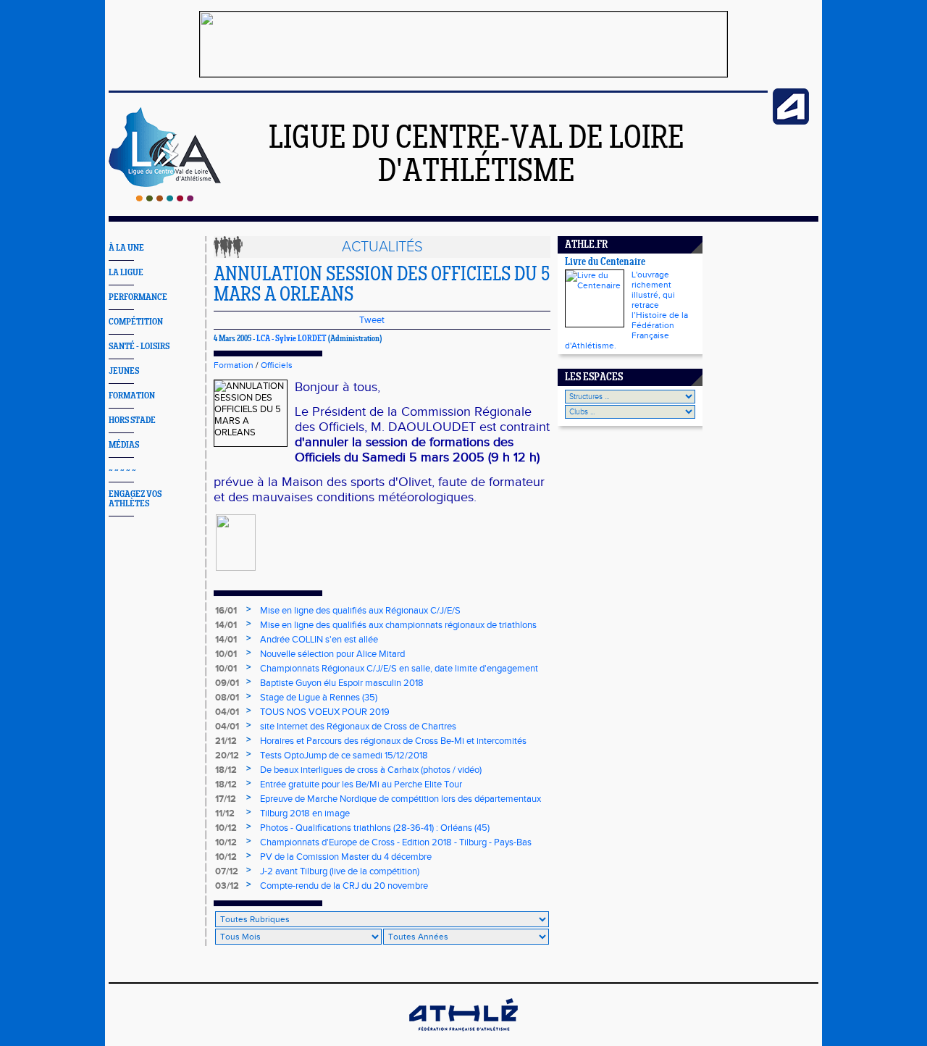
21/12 (226, 741)
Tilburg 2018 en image (305, 813)
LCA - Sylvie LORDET (291, 339)
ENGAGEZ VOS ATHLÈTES (135, 499)
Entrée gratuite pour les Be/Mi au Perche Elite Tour (361, 784)
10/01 (226, 654)
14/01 (226, 625)
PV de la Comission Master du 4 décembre (346, 857)
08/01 (227, 697)
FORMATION (132, 396)
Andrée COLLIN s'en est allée (319, 639)
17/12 (225, 799)
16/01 (226, 610)
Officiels (277, 365)
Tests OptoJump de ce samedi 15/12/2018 (344, 755)
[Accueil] (165, 198)
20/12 (227, 755)
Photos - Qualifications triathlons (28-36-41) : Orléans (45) (375, 828)
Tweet (372, 320)
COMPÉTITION (136, 322)
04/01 (227, 712)
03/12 (227, 886)
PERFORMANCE (138, 297)
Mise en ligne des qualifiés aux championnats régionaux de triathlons (398, 625)
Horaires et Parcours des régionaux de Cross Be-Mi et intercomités (393, 741)
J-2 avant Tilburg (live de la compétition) (339, 871)
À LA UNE (126, 248)
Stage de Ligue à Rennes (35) (318, 697)
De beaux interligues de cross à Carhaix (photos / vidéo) (371, 770)
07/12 (226, 871)
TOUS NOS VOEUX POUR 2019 (325, 712)
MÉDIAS (124, 445)
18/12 (226, 770)
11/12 (225, 813)
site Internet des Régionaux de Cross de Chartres (358, 726)
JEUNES (124, 371)
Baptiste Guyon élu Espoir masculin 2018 (342, 683)
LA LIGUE (126, 272)
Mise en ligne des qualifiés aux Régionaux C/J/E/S (360, 610)
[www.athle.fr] (791, 121)
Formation (233, 365)
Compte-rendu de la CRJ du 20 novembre (344, 886)
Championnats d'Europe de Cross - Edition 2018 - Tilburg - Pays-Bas (396, 842)
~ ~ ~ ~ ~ (122, 469)
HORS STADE (132, 420)
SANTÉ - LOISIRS (139, 346)
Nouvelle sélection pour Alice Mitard (332, 654)
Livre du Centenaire (605, 262)
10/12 (226, 828)
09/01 (227, 683)
